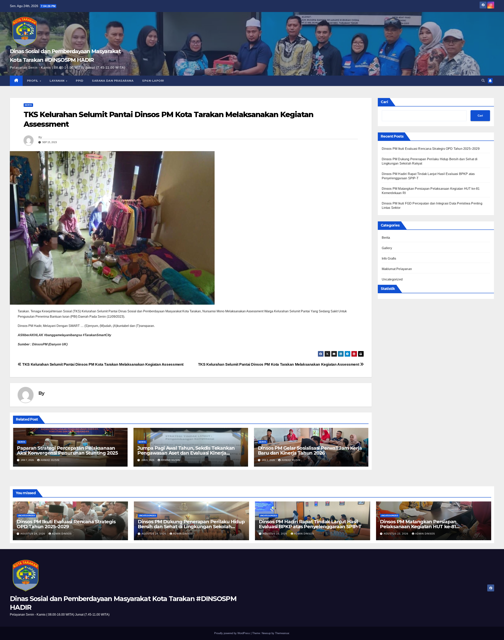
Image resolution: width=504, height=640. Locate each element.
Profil (33, 80)
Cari (384, 102)
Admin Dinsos (62, 533)
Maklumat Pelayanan (397, 269)
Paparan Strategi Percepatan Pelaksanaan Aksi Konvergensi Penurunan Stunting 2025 (67, 450)
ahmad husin (50, 460)
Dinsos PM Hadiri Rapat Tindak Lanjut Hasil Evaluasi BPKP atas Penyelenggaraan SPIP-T (310, 524)
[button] (483, 80)
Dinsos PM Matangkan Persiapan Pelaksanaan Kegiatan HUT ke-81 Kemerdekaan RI (418, 526)
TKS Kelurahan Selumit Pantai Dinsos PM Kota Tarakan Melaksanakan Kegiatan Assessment (279, 364)
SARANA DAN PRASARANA (112, 80)
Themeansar (282, 633)
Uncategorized (392, 279)
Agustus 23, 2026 (275, 533)
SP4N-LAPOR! (153, 80)
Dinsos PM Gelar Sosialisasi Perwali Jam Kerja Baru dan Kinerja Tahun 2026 (310, 450)
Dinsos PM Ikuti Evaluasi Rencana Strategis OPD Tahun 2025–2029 (431, 148)
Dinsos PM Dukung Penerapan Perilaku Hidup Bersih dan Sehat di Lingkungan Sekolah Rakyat (191, 526)
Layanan (57, 80)
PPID (79, 80)
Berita (28, 105)
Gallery (387, 248)
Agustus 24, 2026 (33, 533)
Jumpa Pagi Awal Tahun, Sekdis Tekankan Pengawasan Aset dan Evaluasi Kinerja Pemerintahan (186, 453)
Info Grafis (389, 258)
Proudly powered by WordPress (232, 633)
